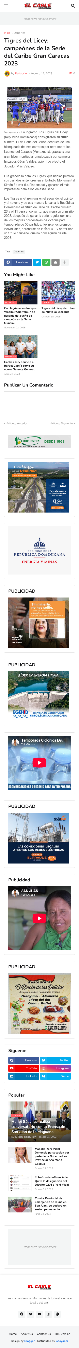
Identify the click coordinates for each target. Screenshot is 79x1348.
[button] (5, 6)
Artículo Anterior (16, 423)
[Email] (55, 262)
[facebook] (21, 1314)
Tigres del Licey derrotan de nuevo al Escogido (58, 310)
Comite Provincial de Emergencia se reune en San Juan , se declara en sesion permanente (50, 1204)
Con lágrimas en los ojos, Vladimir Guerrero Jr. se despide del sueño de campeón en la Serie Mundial (20, 315)
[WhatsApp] (46, 262)
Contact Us (44, 1334)
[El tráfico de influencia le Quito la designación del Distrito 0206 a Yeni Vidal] (20, 1183)
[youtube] (39, 1314)
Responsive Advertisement (39, 19)
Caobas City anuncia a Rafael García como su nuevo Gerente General (19, 365)
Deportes (19, 33)
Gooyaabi (62, 1341)
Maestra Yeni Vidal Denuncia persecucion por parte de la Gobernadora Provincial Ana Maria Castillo (52, 1156)
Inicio (7, 33)
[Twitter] (37, 262)
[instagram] (48, 1314)
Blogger (29, 1341)
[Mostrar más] (65, 262)
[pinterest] (57, 1314)
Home (13, 1334)
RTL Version (62, 1334)
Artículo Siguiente (61, 423)
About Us (27, 1334)
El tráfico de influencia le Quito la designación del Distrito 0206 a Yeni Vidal (52, 1180)
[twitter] (30, 1314)
